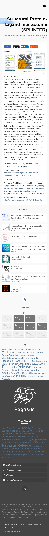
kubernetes (43, 361)
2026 (24, 313)
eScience (23, 355)
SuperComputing (38, 373)
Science (39, 367)
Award (20, 349)
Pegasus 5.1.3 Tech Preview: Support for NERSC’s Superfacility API (26, 227)
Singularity (14, 373)
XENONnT (42, 376)
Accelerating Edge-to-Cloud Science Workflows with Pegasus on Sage (29, 278)
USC (4, 376)
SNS (22, 373)
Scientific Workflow (30, 370)
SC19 (33, 367)
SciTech (5, 373)
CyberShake (22, 352)
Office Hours (24, 364)
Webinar (9, 376)
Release (24, 367)
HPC (24, 358)
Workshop (19, 375)
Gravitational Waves (12, 358)
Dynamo (5, 355)
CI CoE (40, 349)
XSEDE (6, 379)
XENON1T (35, 376)
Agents (4, 349)
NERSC (11, 364)
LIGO (5, 364)
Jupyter (35, 361)
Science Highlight (11, 370)
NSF (16, 364)
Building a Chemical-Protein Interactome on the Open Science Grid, (24, 188)
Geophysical (30, 355)
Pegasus (9, 367)
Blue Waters (32, 350)
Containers (9, 352)
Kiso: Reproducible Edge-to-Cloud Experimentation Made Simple (24, 237)
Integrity (31, 358)
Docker (39, 352)
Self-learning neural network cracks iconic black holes (27, 288)
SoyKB (27, 373)
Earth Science (14, 355)
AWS (25, 350)
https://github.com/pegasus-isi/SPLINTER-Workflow (23, 200)
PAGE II (41, 364)
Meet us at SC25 (17, 267)
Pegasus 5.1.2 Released (20, 257)
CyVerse (31, 352)
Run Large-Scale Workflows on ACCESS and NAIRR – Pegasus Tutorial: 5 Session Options (28, 248)
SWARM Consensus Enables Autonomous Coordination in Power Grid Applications (27, 217)
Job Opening (26, 361)
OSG (35, 363)
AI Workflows (12, 350)
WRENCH (28, 376)
